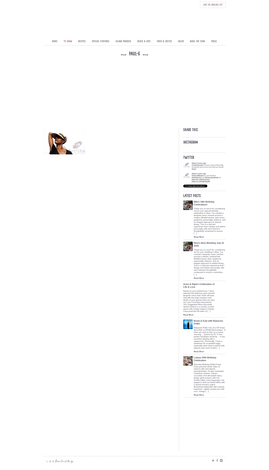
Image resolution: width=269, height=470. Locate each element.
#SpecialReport (198, 176)
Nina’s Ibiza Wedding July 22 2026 (209, 244)
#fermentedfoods (212, 178)
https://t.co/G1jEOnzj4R (201, 182)
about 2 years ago (199, 163)
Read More (199, 237)
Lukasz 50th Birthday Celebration (205, 359)
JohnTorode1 (198, 165)
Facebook (217, 460)
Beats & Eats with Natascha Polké (208, 322)
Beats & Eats (144, 41)
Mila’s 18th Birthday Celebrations (204, 203)
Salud (181, 41)
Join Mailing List (213, 4)
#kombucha (196, 178)
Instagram (221, 460)
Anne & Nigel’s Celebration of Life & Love (198, 285)
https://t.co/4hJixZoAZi (200, 180)
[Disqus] (110, 340)
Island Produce (123, 41)
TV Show (68, 41)
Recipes (82, 41)
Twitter (213, 460)
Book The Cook (197, 41)
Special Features (100, 41)
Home (54, 41)
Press (214, 41)
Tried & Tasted (164, 41)
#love (194, 169)
